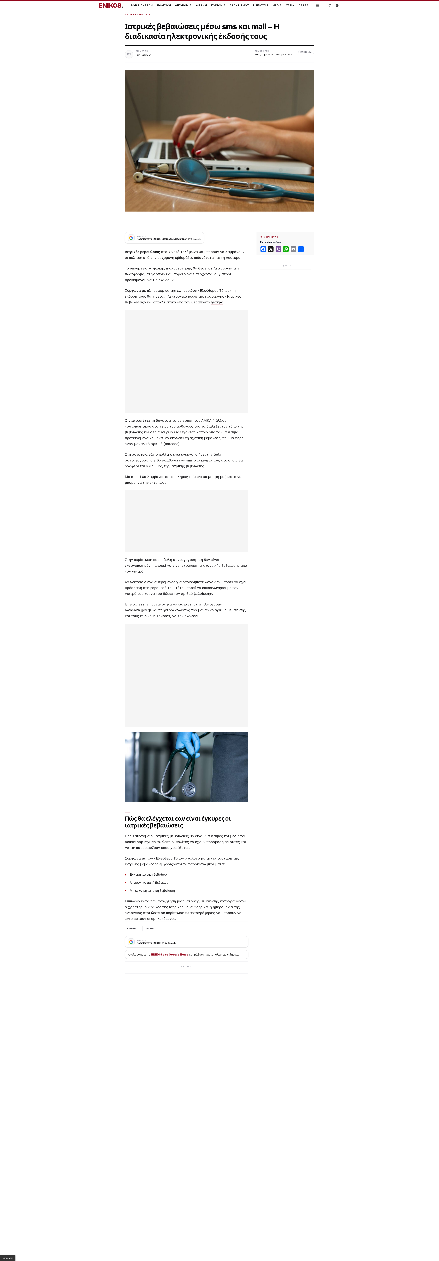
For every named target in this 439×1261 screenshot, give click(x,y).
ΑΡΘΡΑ (304, 5)
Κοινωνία (143, 14)
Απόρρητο (8, 1258)
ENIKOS (111, 5)
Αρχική (129, 14)
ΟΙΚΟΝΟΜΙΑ (183, 5)
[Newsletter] (337, 5)
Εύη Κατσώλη (143, 54)
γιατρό (217, 302)
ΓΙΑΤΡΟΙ (149, 928)
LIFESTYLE (260, 5)
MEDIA (277, 5)
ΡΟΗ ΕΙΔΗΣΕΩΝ (142, 5)
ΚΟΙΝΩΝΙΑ (218, 5)
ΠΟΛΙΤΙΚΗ (164, 5)
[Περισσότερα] (317, 6)
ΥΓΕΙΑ (290, 5)
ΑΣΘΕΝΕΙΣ (133, 928)
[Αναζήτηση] (330, 5)
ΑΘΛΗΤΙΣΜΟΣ (239, 5)
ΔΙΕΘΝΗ (201, 5)
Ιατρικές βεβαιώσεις (142, 252)
